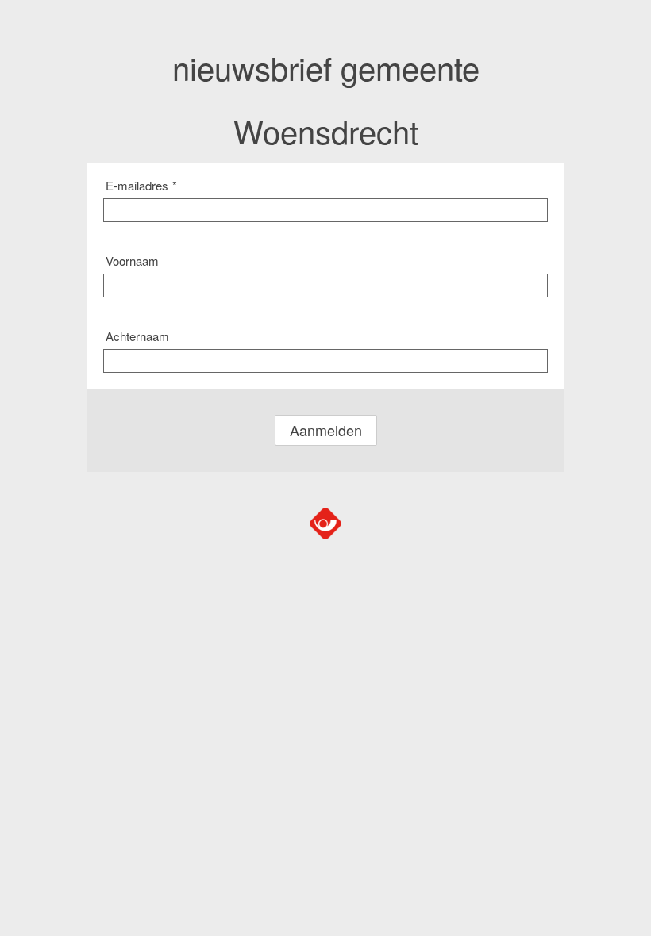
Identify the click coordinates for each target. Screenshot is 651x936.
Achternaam (137, 336)
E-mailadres (141, 185)
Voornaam (132, 260)
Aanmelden (326, 430)
